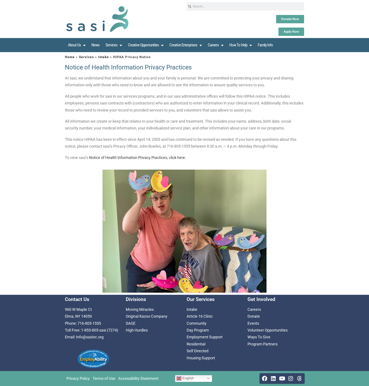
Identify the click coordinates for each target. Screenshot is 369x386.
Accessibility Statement (138, 378)
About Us (74, 45)
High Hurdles (137, 330)
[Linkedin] (273, 378)
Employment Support (205, 337)
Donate (253, 316)
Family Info (265, 45)
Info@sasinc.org (90, 337)
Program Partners (262, 344)
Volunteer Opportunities (267, 330)
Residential (196, 344)
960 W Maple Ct (78, 309)
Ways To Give (258, 337)
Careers (213, 45)
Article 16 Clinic (200, 316)
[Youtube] (282, 378)
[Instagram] (290, 378)
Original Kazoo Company (146, 316)
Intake (103, 57)
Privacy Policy (78, 378)
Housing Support (201, 358)
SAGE (130, 323)
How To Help (238, 45)
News (95, 45)
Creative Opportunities (143, 45)
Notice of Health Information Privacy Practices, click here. (137, 157)
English (188, 378)
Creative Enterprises (183, 45)
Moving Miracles (140, 309)
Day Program (198, 330)
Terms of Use (104, 378)
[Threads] (299, 378)
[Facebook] (264, 378)
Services (111, 45)
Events (253, 323)
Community (196, 323)
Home (70, 57)
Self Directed (197, 351)
